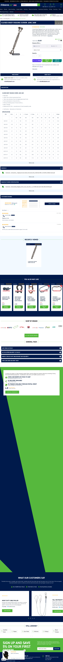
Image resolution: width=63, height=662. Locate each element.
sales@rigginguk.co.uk (28, 658)
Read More (50, 35)
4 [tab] (34, 618)
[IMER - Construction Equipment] (53, 327)
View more (34, 69)
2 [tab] (30, 618)
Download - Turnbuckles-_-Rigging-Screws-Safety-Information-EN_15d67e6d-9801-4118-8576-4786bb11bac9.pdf (30, 172)
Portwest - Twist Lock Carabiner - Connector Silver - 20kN (43, 298)
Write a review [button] (52, 203)
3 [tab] (32, 618)
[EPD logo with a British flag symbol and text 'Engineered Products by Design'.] (9, 327)
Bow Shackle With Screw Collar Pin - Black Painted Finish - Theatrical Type (19, 298)
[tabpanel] (33, 255)
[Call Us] (45, 4)
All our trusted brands (31, 335)
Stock (59, 40)
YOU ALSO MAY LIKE (31, 279)
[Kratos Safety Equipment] (47, 327)
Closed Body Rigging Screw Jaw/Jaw (32, 262)
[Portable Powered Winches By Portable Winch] (15, 326)
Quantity (34, 53)
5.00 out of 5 (14, 203)
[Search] (38, 4)
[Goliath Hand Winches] (28, 327)
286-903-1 (60, 23)
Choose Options (6, 307)
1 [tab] (28, 618)
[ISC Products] (60, 326)
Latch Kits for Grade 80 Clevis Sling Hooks (6, 298)
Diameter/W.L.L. (36, 43)
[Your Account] (50, 4)
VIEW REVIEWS (7, 610)
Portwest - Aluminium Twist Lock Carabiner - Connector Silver (57, 298)
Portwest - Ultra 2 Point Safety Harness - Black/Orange (31, 298)
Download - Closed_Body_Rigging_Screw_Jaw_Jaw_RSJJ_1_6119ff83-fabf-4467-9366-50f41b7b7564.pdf (29, 186)
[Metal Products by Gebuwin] (41, 327)
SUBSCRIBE (56, 648)
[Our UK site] (15, 5)
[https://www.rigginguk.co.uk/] (6, 4)
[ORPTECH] (3, 327)
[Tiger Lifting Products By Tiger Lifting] (22, 327)
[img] (5, 213)
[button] (53, 5)
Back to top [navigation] (31, 162)
